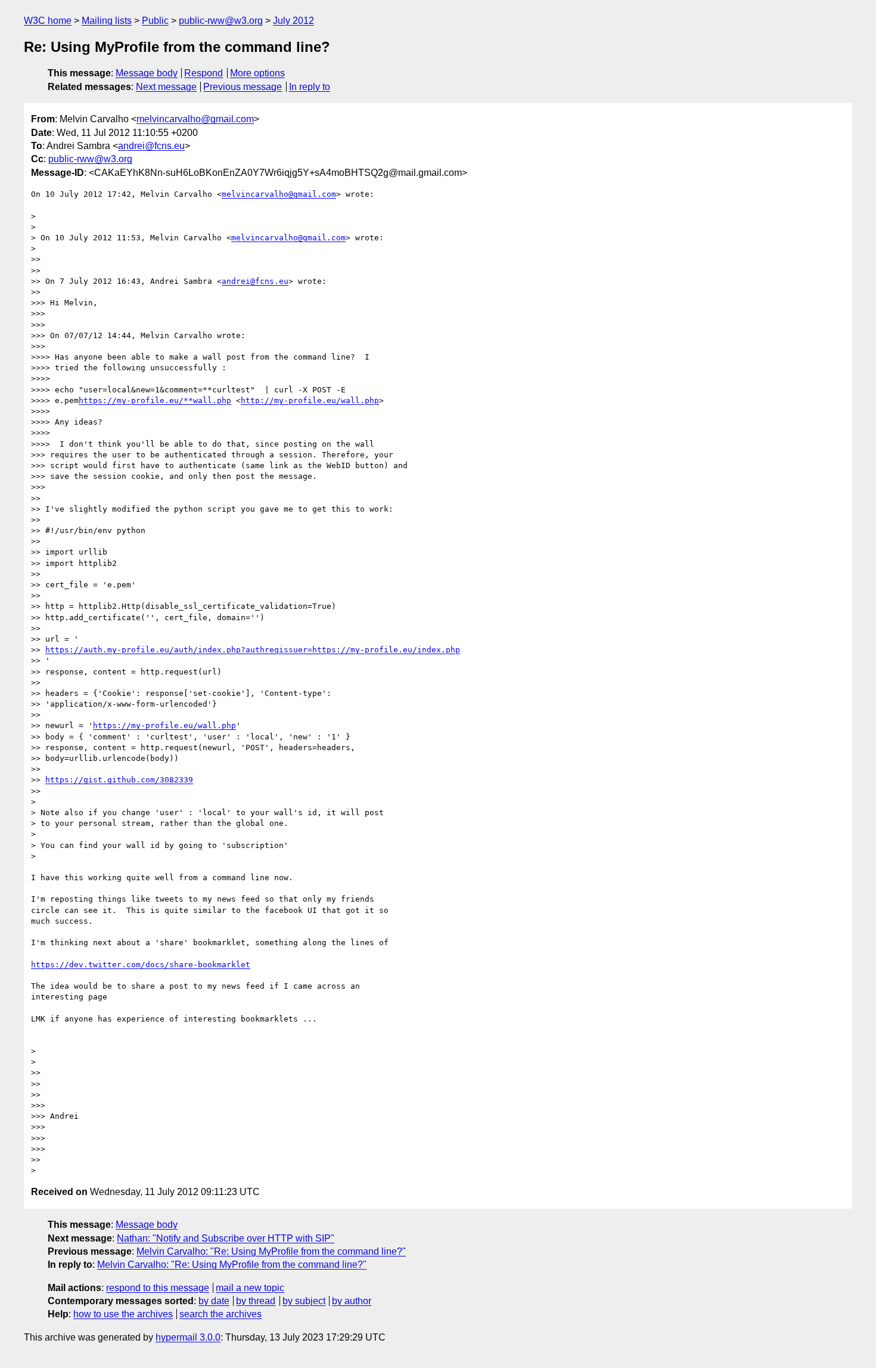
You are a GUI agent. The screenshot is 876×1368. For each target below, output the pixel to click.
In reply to (309, 87)
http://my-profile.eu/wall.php (310, 400)
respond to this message (157, 1288)
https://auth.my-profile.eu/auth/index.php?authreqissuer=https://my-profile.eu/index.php (252, 649)
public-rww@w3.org (221, 21)
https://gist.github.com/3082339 (119, 779)
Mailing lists (107, 21)
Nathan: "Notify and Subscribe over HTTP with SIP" (225, 1238)
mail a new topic (250, 1288)
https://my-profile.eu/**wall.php (155, 400)
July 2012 (293, 21)
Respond (203, 73)
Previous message (242, 87)
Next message (166, 87)
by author (351, 1301)
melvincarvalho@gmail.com (195, 119)
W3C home (48, 21)
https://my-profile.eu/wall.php (164, 725)
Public (155, 21)
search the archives (220, 1314)
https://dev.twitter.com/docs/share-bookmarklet (140, 964)
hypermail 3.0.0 (188, 1337)
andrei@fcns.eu (151, 146)
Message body (147, 73)
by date (213, 1301)
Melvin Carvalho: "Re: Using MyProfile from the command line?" (271, 1251)
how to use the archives (123, 1314)
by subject (303, 1301)
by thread (255, 1301)
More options (257, 73)
